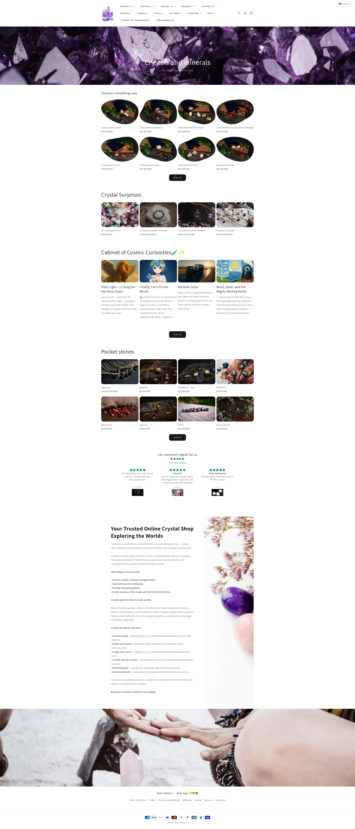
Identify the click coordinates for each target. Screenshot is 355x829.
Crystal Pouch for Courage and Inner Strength (235, 128)
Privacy (152, 800)
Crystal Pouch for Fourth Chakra (191, 128)
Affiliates (187, 800)
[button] (239, 13)
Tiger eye (143, 425)
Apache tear (106, 387)
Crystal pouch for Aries (110, 165)
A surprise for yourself (225, 230)
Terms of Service (137, 800)
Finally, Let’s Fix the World (154, 289)
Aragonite (144, 387)
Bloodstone (221, 387)
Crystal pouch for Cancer (188, 165)
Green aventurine (223, 425)
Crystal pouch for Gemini (111, 128)
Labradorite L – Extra (186, 387)
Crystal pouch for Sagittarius (151, 128)
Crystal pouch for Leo (225, 165)
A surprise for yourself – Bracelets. (153, 230)
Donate (198, 800)
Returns (208, 800)
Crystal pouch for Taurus (150, 165)
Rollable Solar (188, 287)
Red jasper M (106, 425)
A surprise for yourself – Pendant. (191, 230)
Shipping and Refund (169, 800)
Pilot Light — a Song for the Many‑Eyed (118, 289)
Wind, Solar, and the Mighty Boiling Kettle (231, 289)
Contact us (220, 800)
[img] (177, 459)
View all (178, 177)
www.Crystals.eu (181, 823)
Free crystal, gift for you (111, 230)
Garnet (181, 425)
